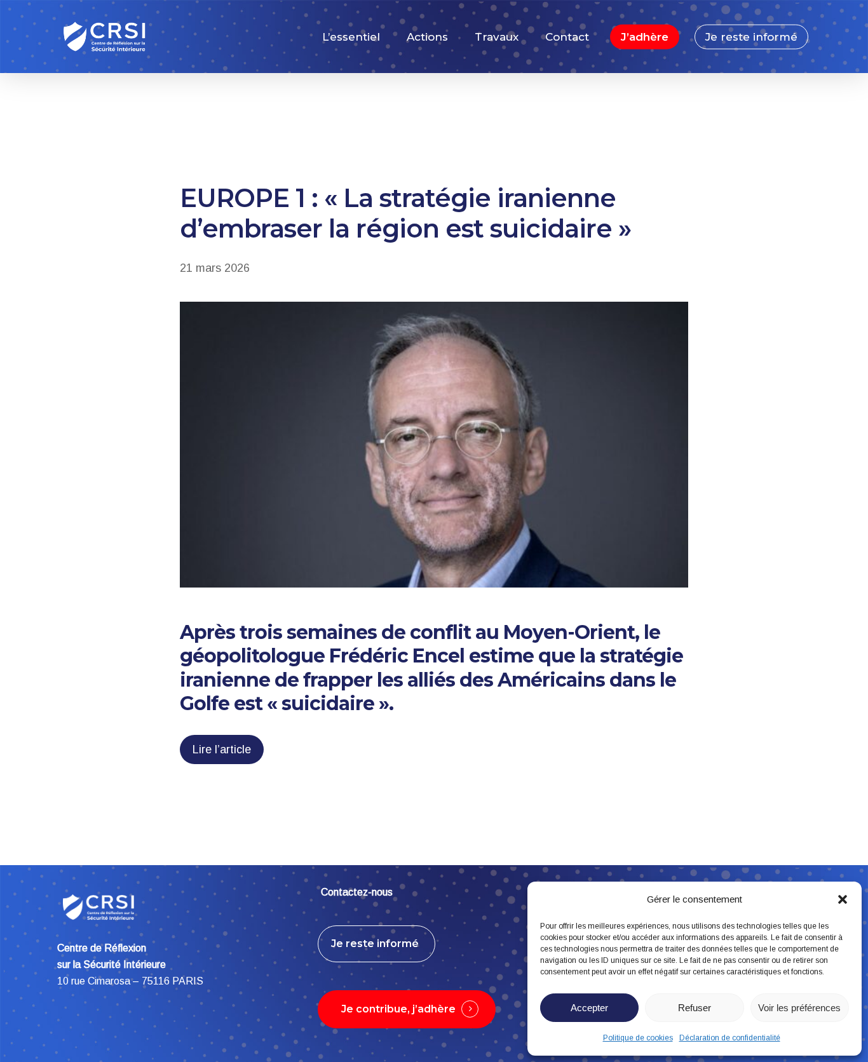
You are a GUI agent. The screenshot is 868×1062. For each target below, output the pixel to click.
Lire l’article (222, 749)
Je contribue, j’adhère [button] (398, 1009)
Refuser (694, 1007)
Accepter (589, 1007)
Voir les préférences (799, 1007)
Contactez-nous (357, 892)
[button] (842, 899)
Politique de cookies (638, 1037)
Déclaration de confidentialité (729, 1037)
